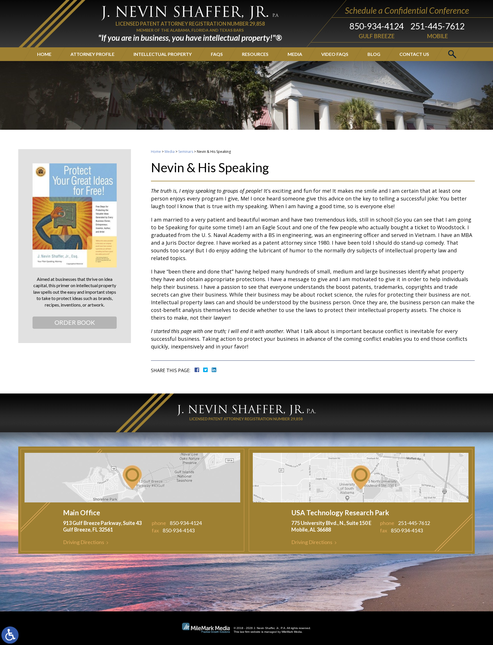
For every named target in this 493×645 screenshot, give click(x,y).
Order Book (74, 322)
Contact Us (414, 54)
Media (295, 54)
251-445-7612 (437, 26)
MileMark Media (292, 631)
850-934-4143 (179, 530)
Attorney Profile (92, 54)
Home (44, 54)
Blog (373, 54)
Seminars (185, 151)
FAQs (217, 54)
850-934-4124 (376, 26)
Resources (255, 54)
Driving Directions (83, 542)
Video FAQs (334, 54)
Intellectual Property (163, 54)
